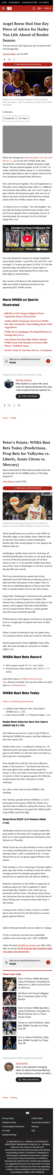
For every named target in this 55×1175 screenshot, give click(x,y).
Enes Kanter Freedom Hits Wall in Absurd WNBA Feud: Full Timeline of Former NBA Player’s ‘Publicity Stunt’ (26, 342)
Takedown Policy (9, 1123)
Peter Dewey (8, 482)
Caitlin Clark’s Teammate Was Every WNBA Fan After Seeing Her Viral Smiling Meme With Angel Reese (28, 324)
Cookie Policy (37, 1119)
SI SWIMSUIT (14, 3)
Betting (14, 1098)
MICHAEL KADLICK (24, 380)
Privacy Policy (8, 1119)
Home (5, 418)
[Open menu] (3, 8)
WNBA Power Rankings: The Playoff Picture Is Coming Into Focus (28, 333)
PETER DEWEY (22, 1064)
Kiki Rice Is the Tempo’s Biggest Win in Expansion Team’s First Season (24, 315)
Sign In (47, 9)
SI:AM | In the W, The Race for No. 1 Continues (28, 350)
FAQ (33, 1131)
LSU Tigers (23, 119)
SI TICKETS (44, 3)
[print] (19, 405)
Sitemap (35, 1127)
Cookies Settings (9, 1135)
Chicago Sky (9, 119)
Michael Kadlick (9, 54)
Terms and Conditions (41, 1123)
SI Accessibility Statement (13, 1127)
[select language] (40, 8)
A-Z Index (6, 1131)
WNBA (13, 418)
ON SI (4, 3)
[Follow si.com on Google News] (48, 361)
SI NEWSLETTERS (29, 3)
